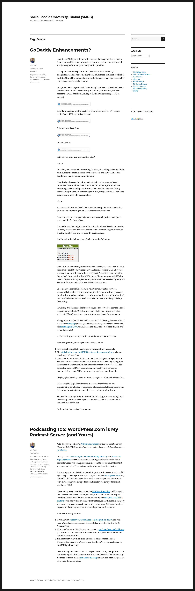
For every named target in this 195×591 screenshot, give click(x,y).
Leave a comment (36, 477)
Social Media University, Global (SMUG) (61, 17)
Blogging (33, 71)
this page (71, 324)
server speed (40, 77)
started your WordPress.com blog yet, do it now (91, 520)
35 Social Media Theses (141, 74)
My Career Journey (140, 84)
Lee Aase (33, 65)
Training (32, 474)
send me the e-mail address (111, 529)
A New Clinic (137, 77)
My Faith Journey (139, 86)
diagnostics (34, 74)
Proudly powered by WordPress (72, 580)
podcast (39, 464)
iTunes (44, 459)
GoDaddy (42, 74)
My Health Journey (140, 89)
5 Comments (34, 82)
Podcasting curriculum (90, 444)
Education (33, 459)
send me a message (89, 558)
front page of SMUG (69, 327)
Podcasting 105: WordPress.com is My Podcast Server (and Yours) (74, 432)
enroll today (62, 450)
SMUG (37, 469)
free (39, 459)
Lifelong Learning (36, 462)
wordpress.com (44, 79)
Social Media (43, 456)
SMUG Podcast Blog (101, 491)
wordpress (34, 79)
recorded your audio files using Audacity (88, 456)
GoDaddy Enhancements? (60, 50)
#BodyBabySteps (139, 72)
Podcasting (34, 456)
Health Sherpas (139, 82)
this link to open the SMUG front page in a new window (87, 352)
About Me (136, 79)
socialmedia (39, 471)
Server (32, 77)
